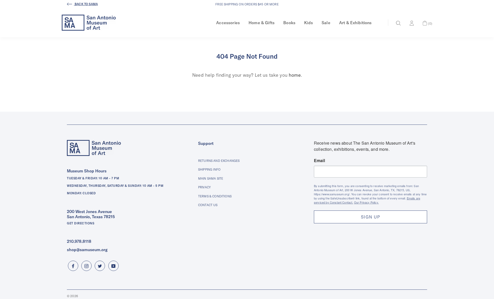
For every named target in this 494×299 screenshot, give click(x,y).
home (295, 75)
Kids (308, 22)
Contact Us (208, 205)
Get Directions (80, 223)
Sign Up (370, 216)
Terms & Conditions (215, 196)
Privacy (204, 187)
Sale (326, 22)
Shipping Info (209, 169)
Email (319, 161)
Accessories (228, 22)
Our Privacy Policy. (366, 202)
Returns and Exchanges (219, 161)
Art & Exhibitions (355, 22)
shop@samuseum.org (87, 249)
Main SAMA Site (210, 178)
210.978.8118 (79, 241)
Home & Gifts (262, 22)
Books (289, 22)
